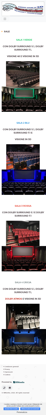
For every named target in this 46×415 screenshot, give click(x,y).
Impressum (8, 372)
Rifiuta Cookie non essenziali (30, 408)
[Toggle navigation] (5, 19)
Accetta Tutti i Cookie (11, 408)
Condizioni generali (11, 367)
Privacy (7, 369)
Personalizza (22, 412)
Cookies (7, 375)
